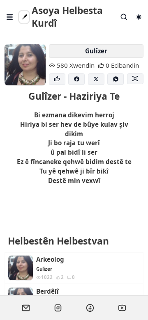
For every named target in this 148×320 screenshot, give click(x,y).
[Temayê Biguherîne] (138, 17)
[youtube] (122, 307)
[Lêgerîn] (124, 17)
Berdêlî (47, 291)
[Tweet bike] (96, 79)
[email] (26, 307)
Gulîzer (96, 51)
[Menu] (9, 17)
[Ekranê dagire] (135, 79)
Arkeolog (50, 259)
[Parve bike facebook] (76, 79)
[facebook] (90, 307)
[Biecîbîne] (57, 79)
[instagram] (58, 307)
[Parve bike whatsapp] (115, 79)
